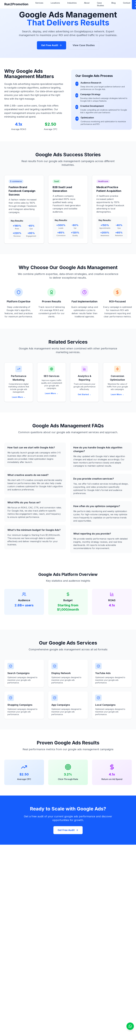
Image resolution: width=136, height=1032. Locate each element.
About (87, 3)
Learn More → (18, 397)
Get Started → (84, 394)
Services (39, 3)
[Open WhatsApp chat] (130, 1026)
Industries (72, 3)
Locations (55, 3)
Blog (113, 3)
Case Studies (100, 4)
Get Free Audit (49, 45)
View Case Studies (84, 45)
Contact (126, 3)
